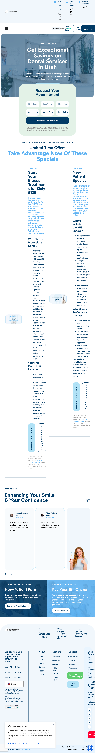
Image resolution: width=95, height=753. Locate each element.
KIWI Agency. (25, 749)
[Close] (53, 724)
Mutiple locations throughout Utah (62, 634)
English (14, 684)
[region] (30, 735)
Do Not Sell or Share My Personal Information (24, 744)
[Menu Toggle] (6, 28)
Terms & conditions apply (35, 461)
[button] (73, 684)
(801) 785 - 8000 (44, 635)
